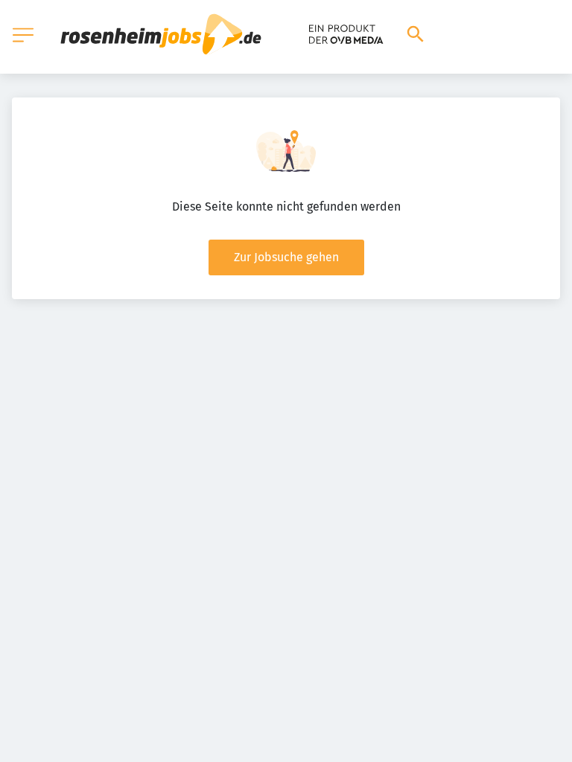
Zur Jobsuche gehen (286, 257)
